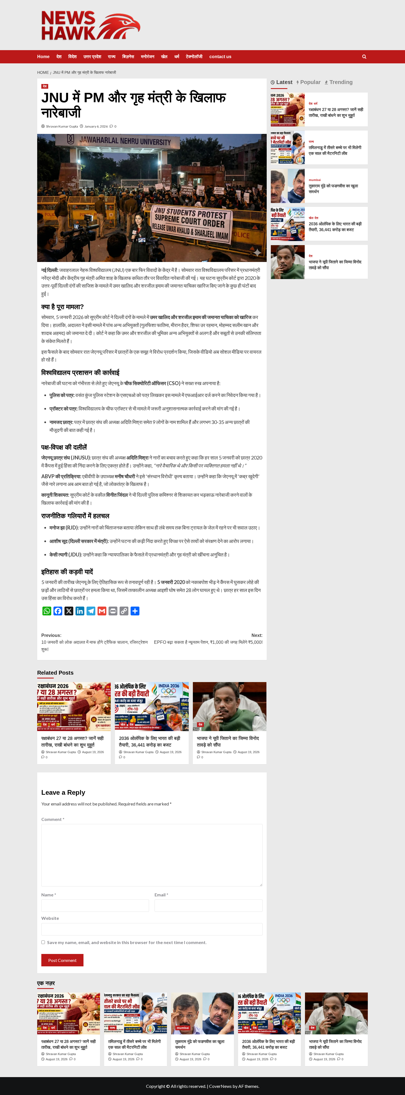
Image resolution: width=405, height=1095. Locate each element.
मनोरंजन (147, 56)
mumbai (315, 180)
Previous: (94, 642)
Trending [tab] (340, 82)
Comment (52, 819)
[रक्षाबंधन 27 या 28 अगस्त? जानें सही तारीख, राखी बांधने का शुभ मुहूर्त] (74, 706)
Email (161, 894)
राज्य (111, 56)
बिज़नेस (128, 56)
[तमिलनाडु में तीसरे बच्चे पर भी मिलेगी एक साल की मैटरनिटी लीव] (288, 147)
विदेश (72, 56)
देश (58, 56)
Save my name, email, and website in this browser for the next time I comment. (127, 942)
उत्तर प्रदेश (92, 56)
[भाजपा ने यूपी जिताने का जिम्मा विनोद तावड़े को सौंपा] (229, 706)
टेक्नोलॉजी (194, 56)
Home (43, 56)
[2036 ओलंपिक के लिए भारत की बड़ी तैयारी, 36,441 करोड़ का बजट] (151, 706)
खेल (164, 56)
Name (48, 894)
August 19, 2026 (93, 752)
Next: (208, 639)
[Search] (364, 57)
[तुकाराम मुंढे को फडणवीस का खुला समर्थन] (288, 185)
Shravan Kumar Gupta (62, 126)
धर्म (176, 56)
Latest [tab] (284, 82)
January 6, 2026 (96, 126)
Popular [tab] (310, 82)
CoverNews (220, 1086)
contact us (220, 56)
